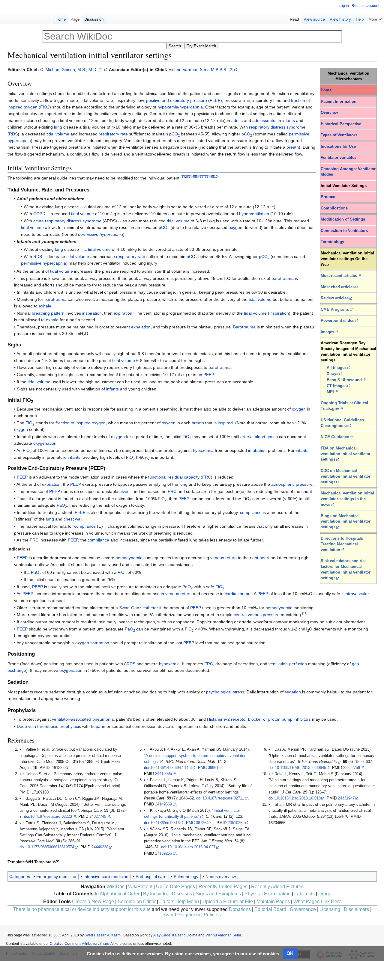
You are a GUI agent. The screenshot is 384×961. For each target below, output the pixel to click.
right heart (259, 557)
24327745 (97, 816)
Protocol (329, 197)
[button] (375, 18)
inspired (225, 422)
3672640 (203, 823)
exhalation (141, 327)
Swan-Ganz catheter (138, 607)
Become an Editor (137, 901)
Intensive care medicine (105, 876)
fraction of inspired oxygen (81, 422)
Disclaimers (356, 909)
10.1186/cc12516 (165, 823)
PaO (62, 505)
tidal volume (57, 134)
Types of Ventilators (339, 135)
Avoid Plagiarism (182, 914)
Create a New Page (93, 901)
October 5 (310, 816)
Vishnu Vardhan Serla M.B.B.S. (198, 69)
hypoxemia (168, 107)
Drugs (324, 893)
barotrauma (283, 278)
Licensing (330, 909)
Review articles (335, 298)
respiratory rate (113, 134)
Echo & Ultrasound (344, 380)
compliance (251, 512)
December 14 (51, 786)
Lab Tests (304, 893)
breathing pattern (48, 313)
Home (326, 90)
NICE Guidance (335, 437)
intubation (257, 450)
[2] (231, 69)
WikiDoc (115, 886)
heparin (98, 726)
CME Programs (335, 309)
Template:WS (46, 861)
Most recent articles (339, 276)
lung (58, 127)
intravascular (357, 593)
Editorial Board (270, 909)
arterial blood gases (259, 436)
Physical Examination (267, 893)
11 (304, 613)
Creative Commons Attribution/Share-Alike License (91, 944)
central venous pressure (257, 614)
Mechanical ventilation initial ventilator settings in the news (347, 499)
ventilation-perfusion (287, 663)
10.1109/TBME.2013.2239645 (300, 768)
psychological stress (225, 692)
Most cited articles (338, 287)
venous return (223, 557)
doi (26, 816)
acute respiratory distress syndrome (67, 220)
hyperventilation (254, 213)
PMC (202, 768)
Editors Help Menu (179, 901)
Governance (303, 909)
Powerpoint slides (337, 321)
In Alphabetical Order (117, 893)
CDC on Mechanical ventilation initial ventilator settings (345, 476)
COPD (39, 213)
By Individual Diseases (167, 893)
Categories (19, 876)
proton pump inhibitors (289, 719)
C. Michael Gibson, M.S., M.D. (69, 69)
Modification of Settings (343, 219)
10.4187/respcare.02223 (51, 816)
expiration (123, 313)
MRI (330, 392)
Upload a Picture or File (227, 901)
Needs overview (221, 876)
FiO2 (45, 107)
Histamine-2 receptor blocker (234, 719)
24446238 (100, 847)
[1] (101, 69)
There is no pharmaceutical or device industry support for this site (82, 909)
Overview (329, 113)
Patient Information (338, 101)
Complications (334, 208)
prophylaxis (70, 726)
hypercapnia (191, 107)
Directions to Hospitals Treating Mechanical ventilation (342, 544)
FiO (30, 422)
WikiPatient (140, 886)
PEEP (215, 100)
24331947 (346, 798)
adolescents (263, 120)
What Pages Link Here (317, 901)
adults (237, 120)
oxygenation (44, 443)
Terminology (332, 242)
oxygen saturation (92, 642)
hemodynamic (129, 557)
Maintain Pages (273, 901)
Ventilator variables (338, 158)
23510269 (236, 823)
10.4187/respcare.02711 (223, 798)
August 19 (28, 768)
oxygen (235, 227)
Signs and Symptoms (218, 893)
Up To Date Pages (175, 886)
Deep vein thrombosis (37, 726)
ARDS (129, 663)
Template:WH (20, 861)
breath (292, 147)
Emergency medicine (56, 876)
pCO (174, 134)
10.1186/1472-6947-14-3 (171, 768)
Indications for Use (338, 146)
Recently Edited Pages (223, 886)
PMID (83, 816)
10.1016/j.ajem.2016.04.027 (191, 847)
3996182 (215, 768)
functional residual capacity (174, 477)
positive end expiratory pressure (176, 100)
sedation (293, 692)
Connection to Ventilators (344, 231)
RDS (13, 134)
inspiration (92, 313)
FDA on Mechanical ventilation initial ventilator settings (345, 454)
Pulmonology (186, 876)
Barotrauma (244, 327)
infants (288, 120)
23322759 (351, 768)
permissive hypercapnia (100, 234)
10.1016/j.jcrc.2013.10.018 (298, 798)
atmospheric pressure (292, 484)
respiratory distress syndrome (277, 127)
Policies (212, 914)
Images (327, 332)
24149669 (163, 804)
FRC (206, 477)
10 (215, 176)
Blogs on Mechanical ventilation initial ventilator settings (345, 521)
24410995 (163, 774)
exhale (45, 306)
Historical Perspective (341, 124)
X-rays (332, 374)
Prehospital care (151, 876)
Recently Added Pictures (277, 886)
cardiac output (238, 593)
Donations (240, 909)
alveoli (125, 491)
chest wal (72, 519)
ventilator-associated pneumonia (83, 719)
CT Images (336, 386)
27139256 (163, 853)
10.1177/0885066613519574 (50, 847)
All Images (336, 368)
